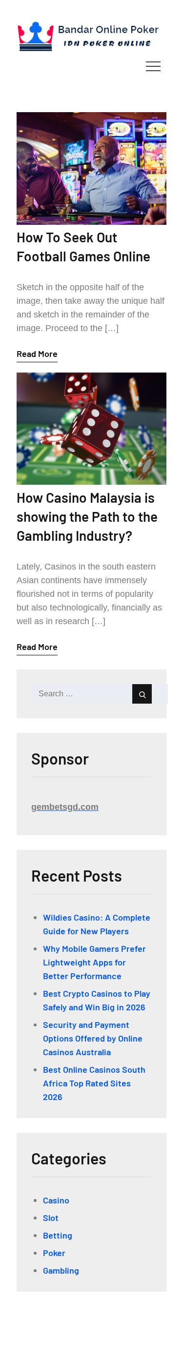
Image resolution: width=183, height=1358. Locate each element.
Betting (57, 1235)
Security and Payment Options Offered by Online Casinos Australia (92, 1038)
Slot (51, 1217)
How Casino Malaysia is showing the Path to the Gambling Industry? (87, 516)
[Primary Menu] (153, 66)
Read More (37, 353)
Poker (54, 1252)
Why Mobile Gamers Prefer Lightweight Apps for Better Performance (94, 962)
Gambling (61, 1270)
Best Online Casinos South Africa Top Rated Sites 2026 (94, 1083)
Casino (56, 1200)
